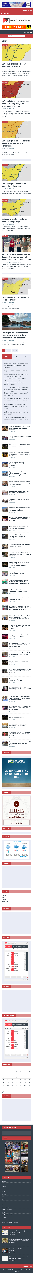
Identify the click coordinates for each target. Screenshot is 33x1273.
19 (12, 1082)
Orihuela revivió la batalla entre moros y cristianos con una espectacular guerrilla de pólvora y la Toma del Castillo (20, 608)
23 (29, 1082)
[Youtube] (4, 13)
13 (16, 1080)
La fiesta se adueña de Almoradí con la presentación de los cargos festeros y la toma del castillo (20, 554)
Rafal (3, 1196)
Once (3, 905)
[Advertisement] (16, 877)
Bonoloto (4, 895)
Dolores (3, 1199)
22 (25, 1082)
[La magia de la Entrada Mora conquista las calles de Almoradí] (5, 546)
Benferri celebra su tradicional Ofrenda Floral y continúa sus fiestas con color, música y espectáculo (19, 483)
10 (3, 1080)
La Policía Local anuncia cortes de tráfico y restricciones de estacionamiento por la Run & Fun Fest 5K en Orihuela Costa (16, 419)
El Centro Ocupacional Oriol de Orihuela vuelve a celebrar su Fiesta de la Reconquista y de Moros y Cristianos (19, 617)
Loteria (3, 903)
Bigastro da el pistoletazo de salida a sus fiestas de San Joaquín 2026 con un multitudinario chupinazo (20, 509)
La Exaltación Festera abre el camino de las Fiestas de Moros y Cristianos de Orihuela (19, 734)
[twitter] (8, 13)
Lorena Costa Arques (15, 262)
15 (25, 1080)
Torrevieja (4, 1184)
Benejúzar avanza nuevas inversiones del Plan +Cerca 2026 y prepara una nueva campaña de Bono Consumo (16, 412)
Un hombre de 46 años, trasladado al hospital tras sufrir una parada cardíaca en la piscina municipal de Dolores (15, 382)
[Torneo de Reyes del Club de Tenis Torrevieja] (5, 1250)
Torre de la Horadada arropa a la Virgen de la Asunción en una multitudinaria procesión (19, 428)
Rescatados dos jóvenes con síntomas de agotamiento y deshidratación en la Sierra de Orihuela (15, 406)
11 (8, 1080)
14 (20, 1080)
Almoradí (4, 1186)
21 (20, 1082)
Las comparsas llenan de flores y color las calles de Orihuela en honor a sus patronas (19, 627)
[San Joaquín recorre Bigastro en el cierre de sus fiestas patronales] (5, 446)
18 (8, 1082)
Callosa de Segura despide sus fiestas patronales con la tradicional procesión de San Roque (19, 454)
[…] (6, 117)
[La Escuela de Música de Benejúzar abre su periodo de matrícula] (5, 1232)
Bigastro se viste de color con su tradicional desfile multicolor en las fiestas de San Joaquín (18, 473)
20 (16, 1082)
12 (12, 1080)
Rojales (3, 1191)
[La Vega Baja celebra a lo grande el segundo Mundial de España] (5, 636)
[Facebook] (1, 13)
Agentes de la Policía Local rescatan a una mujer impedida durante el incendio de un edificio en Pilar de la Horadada (16, 393)
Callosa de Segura (6, 1207)
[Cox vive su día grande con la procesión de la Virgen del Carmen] (5, 680)
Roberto (12, 69)
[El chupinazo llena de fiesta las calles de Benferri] (5, 501)
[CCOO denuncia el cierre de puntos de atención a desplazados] (5, 1258)
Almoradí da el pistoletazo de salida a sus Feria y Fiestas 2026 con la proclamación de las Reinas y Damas (19, 582)
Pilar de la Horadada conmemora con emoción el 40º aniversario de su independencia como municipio (19, 564)
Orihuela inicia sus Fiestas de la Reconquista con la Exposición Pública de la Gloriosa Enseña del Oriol (20, 688)
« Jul (3, 1092)
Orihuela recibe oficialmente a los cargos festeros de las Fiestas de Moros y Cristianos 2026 (20, 708)
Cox (2, 1204)
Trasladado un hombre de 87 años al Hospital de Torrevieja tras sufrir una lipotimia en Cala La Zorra (16, 400)
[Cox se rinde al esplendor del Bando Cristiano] (5, 662)
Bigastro (4, 1189)
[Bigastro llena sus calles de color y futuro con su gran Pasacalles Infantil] (5, 492)
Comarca (4, 1217)
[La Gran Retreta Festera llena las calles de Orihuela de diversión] (5, 599)
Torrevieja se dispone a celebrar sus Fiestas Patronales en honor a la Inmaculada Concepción (20, 1241)
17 (3, 1082)
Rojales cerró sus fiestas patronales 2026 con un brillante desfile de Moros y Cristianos (20, 743)
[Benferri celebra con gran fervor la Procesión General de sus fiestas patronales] (5, 464)
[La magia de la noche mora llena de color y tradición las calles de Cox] (5, 717)
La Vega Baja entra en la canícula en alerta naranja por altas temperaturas (16, 143)
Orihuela (4, 1181)
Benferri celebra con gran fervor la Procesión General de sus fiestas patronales (18, 464)
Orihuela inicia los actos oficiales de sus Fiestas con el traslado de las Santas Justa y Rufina (20, 671)
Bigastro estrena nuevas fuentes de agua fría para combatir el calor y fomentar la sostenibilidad (16, 257)
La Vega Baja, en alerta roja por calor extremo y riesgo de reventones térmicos (15, 103)
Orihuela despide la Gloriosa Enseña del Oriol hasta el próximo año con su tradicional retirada (19, 645)
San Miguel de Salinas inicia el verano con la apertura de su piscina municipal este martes (15, 335)
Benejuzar (4, 1212)
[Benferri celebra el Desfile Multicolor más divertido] (5, 438)
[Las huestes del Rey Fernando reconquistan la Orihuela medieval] (5, 591)
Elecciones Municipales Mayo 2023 (10, 1222)
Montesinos (4, 1202)
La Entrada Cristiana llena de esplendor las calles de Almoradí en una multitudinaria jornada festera (19, 536)
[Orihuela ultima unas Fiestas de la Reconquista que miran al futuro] (5, 725)
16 (29, 1080)
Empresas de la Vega (7, 1220)
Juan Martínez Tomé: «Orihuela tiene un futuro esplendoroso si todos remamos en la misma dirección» (19, 698)
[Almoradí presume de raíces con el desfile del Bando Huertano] (5, 573)
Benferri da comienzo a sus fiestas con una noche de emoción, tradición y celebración (19, 519)
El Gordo (4, 899)
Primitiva (4, 897)
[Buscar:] (16, 35)
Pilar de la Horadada (7, 1209)
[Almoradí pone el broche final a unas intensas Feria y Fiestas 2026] (5, 528)
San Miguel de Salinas (7, 1214)
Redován (4, 1194)
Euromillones (5, 901)
